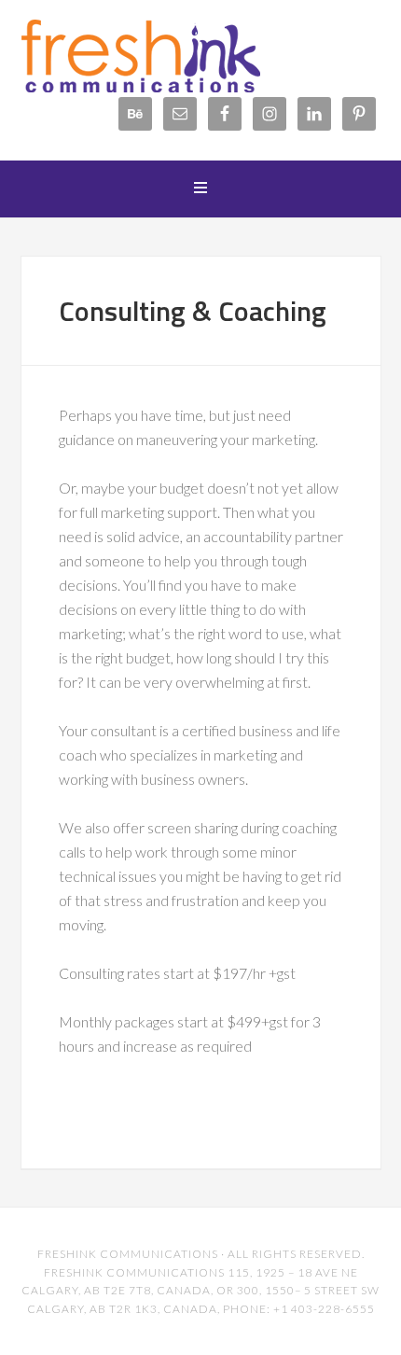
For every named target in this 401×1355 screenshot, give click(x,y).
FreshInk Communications (170, 56)
